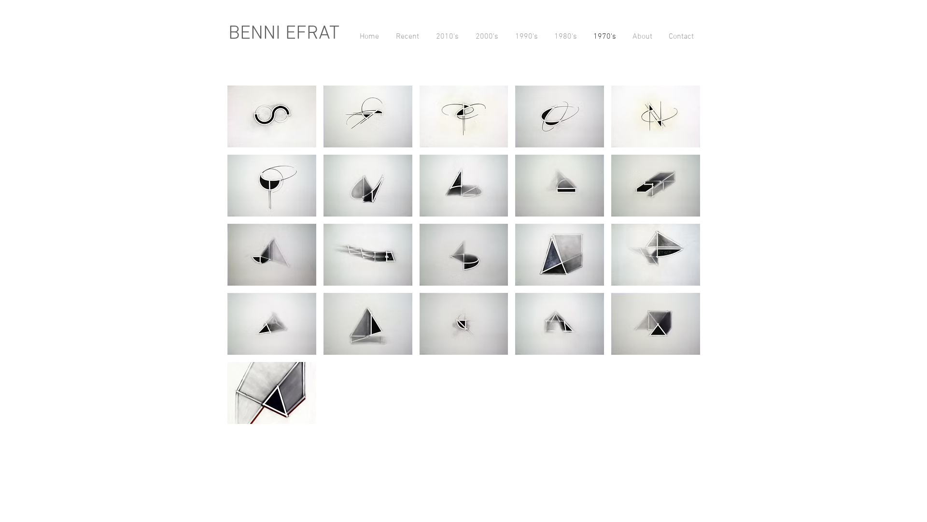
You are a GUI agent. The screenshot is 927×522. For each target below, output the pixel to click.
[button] (271, 116)
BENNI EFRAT (283, 33)
